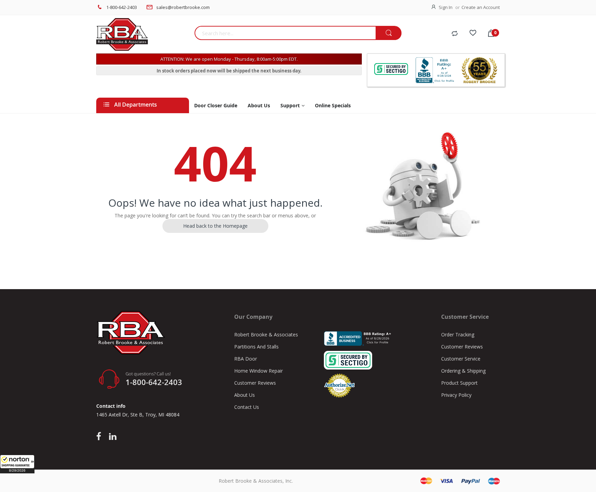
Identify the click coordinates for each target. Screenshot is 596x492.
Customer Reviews (255, 383)
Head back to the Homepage (215, 226)
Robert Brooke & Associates (266, 334)
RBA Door (245, 358)
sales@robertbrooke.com (183, 7)
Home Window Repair (258, 370)
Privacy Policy (456, 395)
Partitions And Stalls (256, 346)
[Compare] (454, 34)
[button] (17, 464)
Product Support (459, 383)
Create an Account (480, 7)
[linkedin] (113, 437)
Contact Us (246, 407)
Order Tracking (457, 334)
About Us (244, 395)
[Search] (388, 33)
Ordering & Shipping (463, 370)
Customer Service (460, 358)
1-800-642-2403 (121, 7)
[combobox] (285, 33)
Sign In (446, 7)
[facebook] (100, 437)
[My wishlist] (472, 34)
